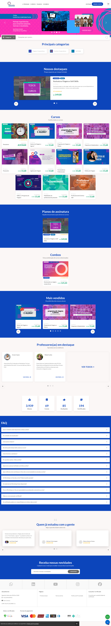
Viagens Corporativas (39, 51)
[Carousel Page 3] (55, 331)
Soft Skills (78, 51)
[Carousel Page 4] (59, 32)
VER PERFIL (26, 377)
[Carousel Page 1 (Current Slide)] (54, 103)
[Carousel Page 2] (54, 32)
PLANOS (39, 4)
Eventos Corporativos (60, 51)
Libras (107, 616)
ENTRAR (88, 4)
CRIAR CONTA (97, 4)
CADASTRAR (73, 571)
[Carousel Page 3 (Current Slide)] (57, 32)
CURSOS (33, 4)
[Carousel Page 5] (60, 331)
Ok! (77, 623)
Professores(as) (44, 595)
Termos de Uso (59, 595)
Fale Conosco (6, 600)
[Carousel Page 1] (52, 32)
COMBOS (46, 4)
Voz (107, 622)
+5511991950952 (7, 597)
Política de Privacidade (77, 595)
